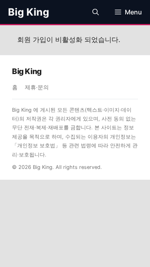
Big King (28, 12)
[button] (95, 12)
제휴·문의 (37, 87)
